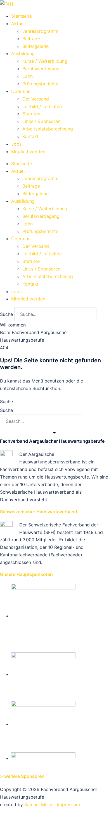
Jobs (16, 144)
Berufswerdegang (41, 68)
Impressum (68, 804)
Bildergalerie (35, 46)
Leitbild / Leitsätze (42, 106)
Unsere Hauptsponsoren (26, 574)
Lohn (27, 76)
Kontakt (30, 136)
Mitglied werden (28, 151)
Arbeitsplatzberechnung (47, 129)
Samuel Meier (38, 804)
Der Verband (35, 99)
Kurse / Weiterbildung (44, 61)
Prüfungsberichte (40, 84)
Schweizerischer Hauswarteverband (38, 511)
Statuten (31, 113)
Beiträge (31, 38)
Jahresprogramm (40, 31)
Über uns (20, 91)
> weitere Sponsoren (22, 776)
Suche (6, 314)
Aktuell (18, 23)
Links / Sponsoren (41, 121)
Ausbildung (23, 53)
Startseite (21, 16)
